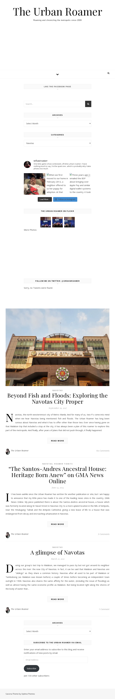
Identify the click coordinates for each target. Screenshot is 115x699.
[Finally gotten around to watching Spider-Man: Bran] (34, 184)
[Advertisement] (57, 48)
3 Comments (103, 534)
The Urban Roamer (57, 11)
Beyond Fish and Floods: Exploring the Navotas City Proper (57, 398)
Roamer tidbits (63, 464)
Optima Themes (28, 694)
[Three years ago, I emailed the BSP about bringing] (80, 184)
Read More (57, 440)
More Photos (30, 229)
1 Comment (104, 609)
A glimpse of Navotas (57, 552)
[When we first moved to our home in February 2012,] (57, 184)
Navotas (57, 390)
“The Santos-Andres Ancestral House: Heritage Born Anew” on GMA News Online (58, 475)
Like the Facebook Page (57, 87)
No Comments (102, 450)
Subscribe (31, 668)
